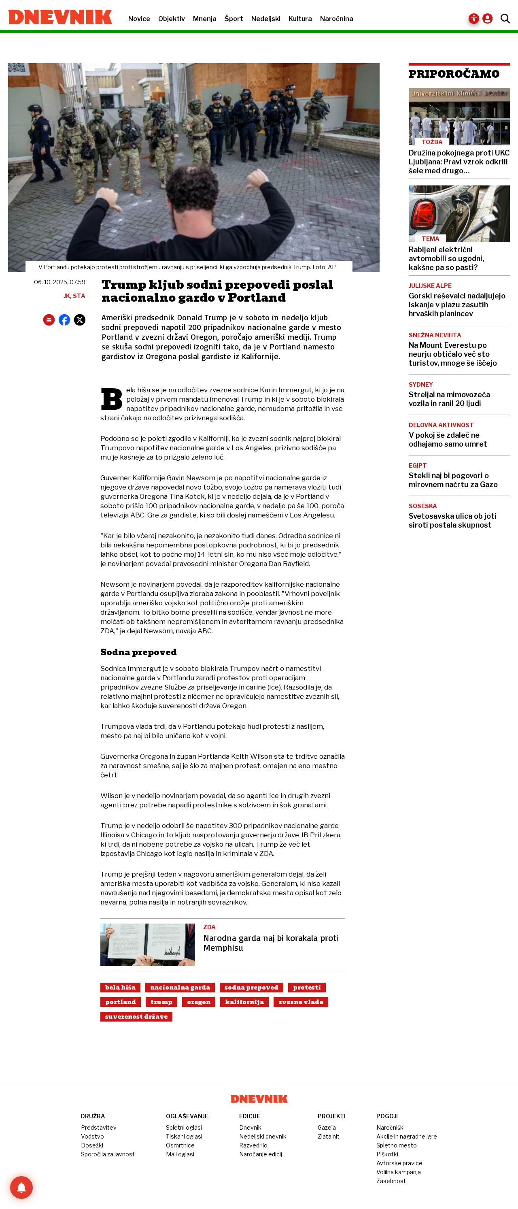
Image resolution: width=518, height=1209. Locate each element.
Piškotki (387, 1154)
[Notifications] (21, 1187)
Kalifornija (244, 1002)
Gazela (327, 1127)
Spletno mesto (396, 1145)
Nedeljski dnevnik (263, 1136)
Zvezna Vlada (300, 1002)
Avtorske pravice (399, 1163)
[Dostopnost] (474, 18)
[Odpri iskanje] (503, 18)
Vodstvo (92, 1136)
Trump (161, 1002)
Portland (120, 1002)
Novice (139, 19)
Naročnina (336, 19)
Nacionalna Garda (180, 987)
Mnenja (205, 19)
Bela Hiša (120, 987)
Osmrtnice (180, 1145)
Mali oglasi (180, 1154)
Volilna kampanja (398, 1172)
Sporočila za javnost (108, 1154)
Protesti (307, 987)
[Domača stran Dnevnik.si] (56, 18)
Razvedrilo (253, 1145)
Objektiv (171, 19)
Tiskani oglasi (184, 1136)
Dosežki (92, 1145)
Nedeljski (265, 19)
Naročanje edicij (260, 1154)
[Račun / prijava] (489, 18)
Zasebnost (391, 1180)
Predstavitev (99, 1127)
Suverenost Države (136, 1016)
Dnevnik (250, 1127)
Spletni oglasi (184, 1127)
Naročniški (390, 1127)
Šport (234, 19)
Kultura (300, 19)
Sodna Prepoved (251, 987)
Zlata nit (329, 1136)
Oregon (198, 1002)
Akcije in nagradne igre (406, 1136)
